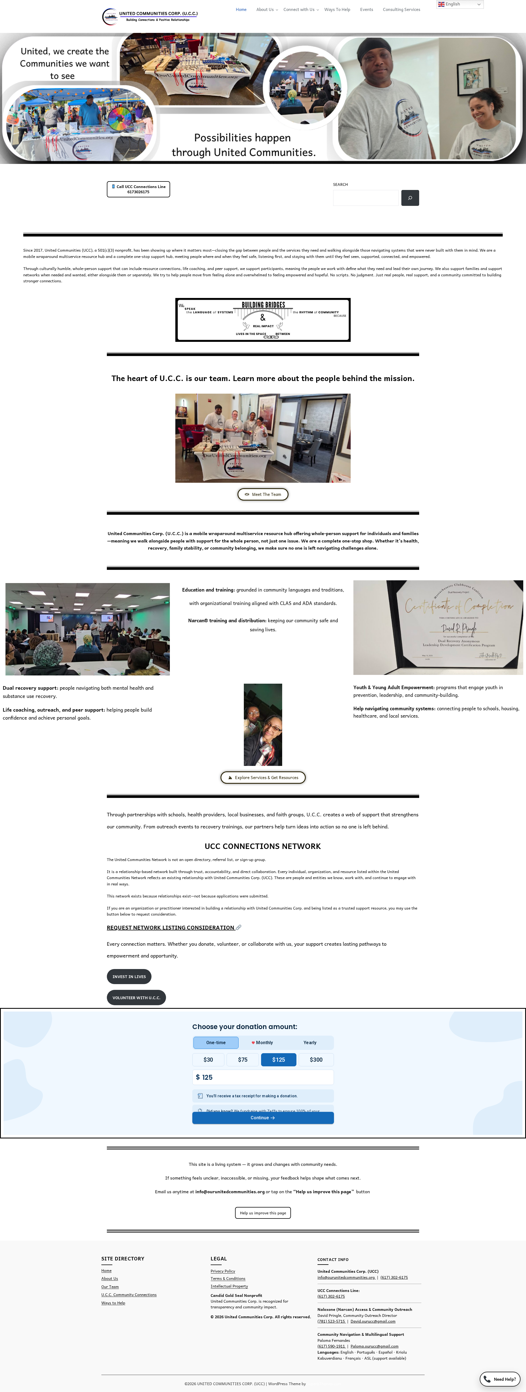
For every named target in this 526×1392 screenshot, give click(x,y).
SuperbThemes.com (324, 1383)
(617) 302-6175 (394, 1277)
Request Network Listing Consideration (171, 927)
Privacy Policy (223, 1271)
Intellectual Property (229, 1286)
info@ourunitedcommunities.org (230, 1191)
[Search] (410, 198)
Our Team (110, 1286)
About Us (265, 9)
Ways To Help (337, 9)
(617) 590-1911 (332, 1346)
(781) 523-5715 (332, 1321)
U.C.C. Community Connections (129, 1294)
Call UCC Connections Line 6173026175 (141, 189)
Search (340, 184)
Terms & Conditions (228, 1278)
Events (366, 9)
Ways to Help (113, 1303)
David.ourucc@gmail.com (373, 1321)
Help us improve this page (263, 1213)
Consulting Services (401, 9)
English (452, 3)
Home (241, 9)
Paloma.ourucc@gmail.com (375, 1346)
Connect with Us (299, 9)
